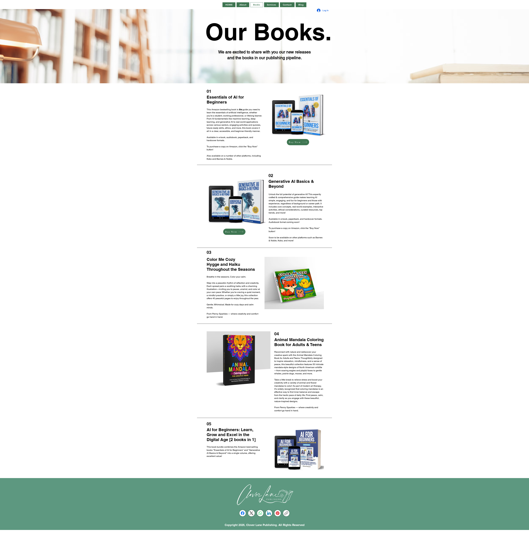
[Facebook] (242, 513)
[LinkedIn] (269, 513)
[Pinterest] (277, 513)
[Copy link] (286, 513)
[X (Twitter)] (251, 513)
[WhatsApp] (260, 513)
